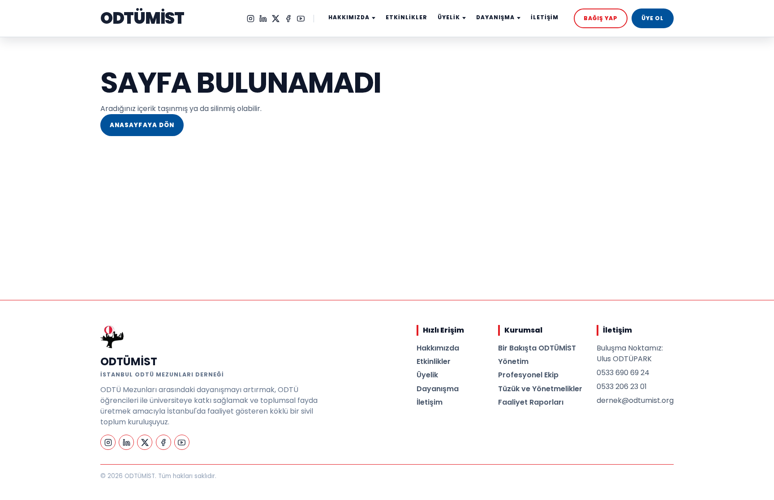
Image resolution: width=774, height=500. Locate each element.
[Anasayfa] (112, 336)
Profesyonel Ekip (528, 375)
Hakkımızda (438, 348)
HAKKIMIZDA (349, 17)
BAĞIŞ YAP (601, 18)
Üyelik (427, 375)
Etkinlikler (434, 361)
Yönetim (513, 361)
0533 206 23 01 (622, 386)
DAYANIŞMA (495, 17)
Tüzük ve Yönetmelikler (540, 389)
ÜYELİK (449, 17)
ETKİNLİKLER (406, 17)
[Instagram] (250, 18)
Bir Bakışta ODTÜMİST (537, 348)
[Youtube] (301, 18)
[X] (276, 18)
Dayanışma (438, 389)
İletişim (430, 402)
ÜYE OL (652, 18)
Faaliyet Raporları (530, 402)
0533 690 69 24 (623, 373)
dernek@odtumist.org (635, 400)
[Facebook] (288, 18)
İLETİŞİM (545, 17)
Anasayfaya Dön (142, 125)
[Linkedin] (263, 18)
